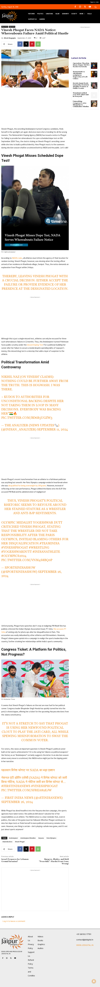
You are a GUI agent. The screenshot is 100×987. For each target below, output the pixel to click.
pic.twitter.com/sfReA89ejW (26, 790)
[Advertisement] (35, 109)
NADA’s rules (17, 258)
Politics (5, 27)
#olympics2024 (13, 556)
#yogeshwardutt (16, 552)
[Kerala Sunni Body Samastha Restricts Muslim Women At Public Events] (94, 85)
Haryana (41, 838)
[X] (85, 7)
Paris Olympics (51, 838)
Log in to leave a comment (14, 921)
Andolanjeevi (13, 838)
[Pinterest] (32, 44)
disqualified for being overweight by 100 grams (27, 485)
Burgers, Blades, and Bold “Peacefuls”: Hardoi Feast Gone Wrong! (54, 861)
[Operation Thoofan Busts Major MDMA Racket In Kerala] (94, 65)
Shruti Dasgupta (10, 38)
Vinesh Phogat (19, 842)
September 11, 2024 (52, 430)
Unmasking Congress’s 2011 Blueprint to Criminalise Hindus (81, 104)
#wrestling (39, 548)
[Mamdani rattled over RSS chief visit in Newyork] (94, 95)
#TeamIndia (50, 543)
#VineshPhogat (14, 548)
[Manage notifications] (94, 981)
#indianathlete (46, 552)
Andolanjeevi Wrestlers (28, 838)
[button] (95, 7)
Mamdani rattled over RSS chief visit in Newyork (81, 94)
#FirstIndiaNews (15, 786)
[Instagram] (80, 7)
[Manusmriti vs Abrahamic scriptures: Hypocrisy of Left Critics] (94, 74)
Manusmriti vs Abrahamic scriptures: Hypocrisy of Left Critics (80, 75)
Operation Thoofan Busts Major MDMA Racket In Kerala (81, 65)
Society (12, 27)
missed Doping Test (35, 345)
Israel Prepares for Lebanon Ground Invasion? (15, 860)
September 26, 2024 (17, 802)
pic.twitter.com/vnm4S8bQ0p (26, 560)
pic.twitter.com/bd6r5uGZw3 (26, 418)
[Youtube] (90, 7)
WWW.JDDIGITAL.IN (84, 945)
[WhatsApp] (38, 44)
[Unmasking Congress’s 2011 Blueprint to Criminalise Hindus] (94, 103)
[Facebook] (75, 7)
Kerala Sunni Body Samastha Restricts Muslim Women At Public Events (81, 85)
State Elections (7, 842)
